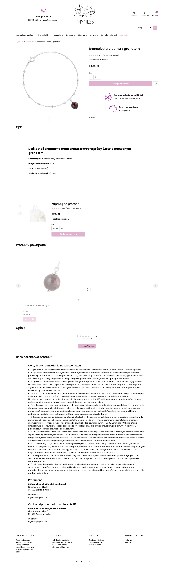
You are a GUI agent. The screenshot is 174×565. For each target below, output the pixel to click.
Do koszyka (29, 319)
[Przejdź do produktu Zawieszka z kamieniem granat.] (52, 276)
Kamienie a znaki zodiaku (62, 542)
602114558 (33, 494)
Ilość (91, 73)
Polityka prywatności (24, 549)
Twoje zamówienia (96, 540)
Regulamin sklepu (23, 540)
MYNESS (92, 117)
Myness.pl (19, 42)
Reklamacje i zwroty (24, 542)
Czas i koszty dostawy (25, 547)
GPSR (18, 552)
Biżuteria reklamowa (60, 547)
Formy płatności (22, 545)
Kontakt (128, 542)
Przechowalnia (95, 545)
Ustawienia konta (96, 542)
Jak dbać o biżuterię (60, 540)
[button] (155, 28)
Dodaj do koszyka (120, 83)
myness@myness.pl (37, 497)
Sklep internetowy (86, 562)
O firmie (128, 540)
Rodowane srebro (59, 545)
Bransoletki (30, 42)
